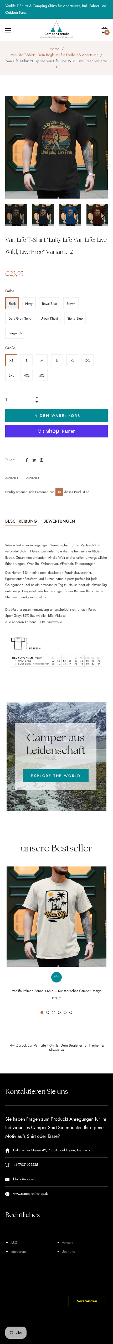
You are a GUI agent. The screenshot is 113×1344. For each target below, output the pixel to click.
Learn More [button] (32, 1335)
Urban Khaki (49, 318)
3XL (11, 375)
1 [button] (41, 1012)
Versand (67, 1242)
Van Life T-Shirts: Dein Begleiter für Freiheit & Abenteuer (54, 54)
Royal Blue (49, 303)
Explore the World (56, 775)
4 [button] (59, 1012)
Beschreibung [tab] (21, 521)
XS (11, 360)
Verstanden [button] (87, 1301)
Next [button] (103, 214)
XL (72, 360)
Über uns (68, 1251)
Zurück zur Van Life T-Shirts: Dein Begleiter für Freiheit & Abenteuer (59, 1047)
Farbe (9, 290)
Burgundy (15, 333)
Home (54, 48)
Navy (29, 303)
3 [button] (53, 1012)
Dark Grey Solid (19, 318)
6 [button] (70, 1012)
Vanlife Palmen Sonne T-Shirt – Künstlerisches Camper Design (56, 990)
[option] (56, 940)
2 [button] (47, 1012)
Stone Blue (75, 318)
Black (12, 303)
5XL (41, 375)
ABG (14, 1242)
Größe (10, 347)
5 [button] (65, 1012)
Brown (70, 303)
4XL (26, 375)
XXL (87, 360)
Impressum (18, 1251)
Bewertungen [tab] (59, 521)
